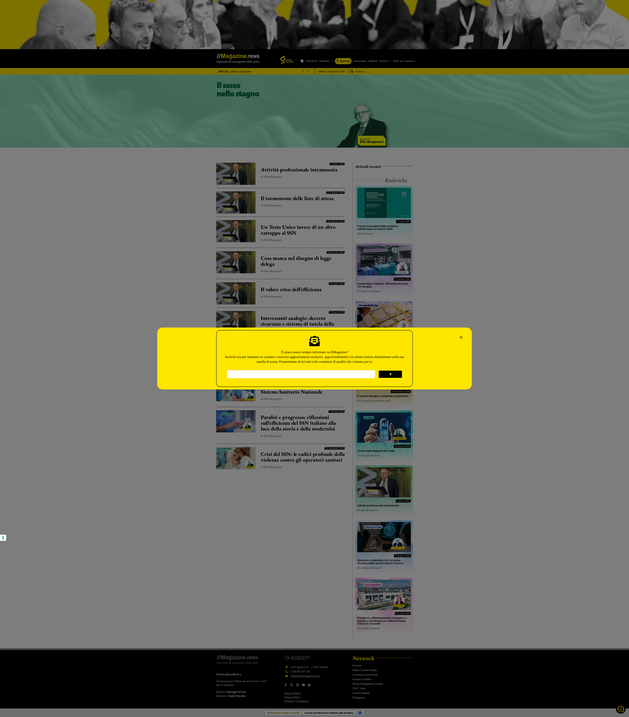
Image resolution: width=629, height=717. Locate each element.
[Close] (461, 337)
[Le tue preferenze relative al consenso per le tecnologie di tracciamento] (3, 538)
